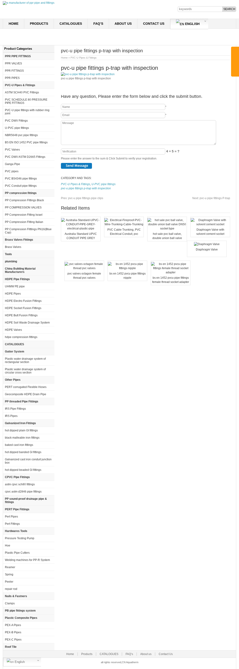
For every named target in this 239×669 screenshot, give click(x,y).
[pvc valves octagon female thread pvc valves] (84, 268)
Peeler (9, 581)
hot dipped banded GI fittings (23, 452)
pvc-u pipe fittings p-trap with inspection (86, 188)
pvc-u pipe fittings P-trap (211, 198)
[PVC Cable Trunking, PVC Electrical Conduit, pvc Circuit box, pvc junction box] (124, 224)
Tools (8, 254)
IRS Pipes (11, 416)
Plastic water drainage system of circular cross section (25, 371)
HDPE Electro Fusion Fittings (23, 301)
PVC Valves (12, 149)
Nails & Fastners (16, 596)
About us (123, 23)
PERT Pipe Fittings (17, 509)
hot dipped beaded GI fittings (23, 470)
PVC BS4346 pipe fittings (21, 178)
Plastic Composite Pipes (21, 618)
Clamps (10, 603)
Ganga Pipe (12, 164)
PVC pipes (11, 171)
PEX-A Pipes (13, 625)
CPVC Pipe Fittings (17, 477)
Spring (9, 574)
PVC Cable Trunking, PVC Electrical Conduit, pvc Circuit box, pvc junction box (124, 234)
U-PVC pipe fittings (103, 184)
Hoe (7, 545)
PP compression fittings (21, 193)
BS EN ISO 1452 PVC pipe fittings (26, 142)
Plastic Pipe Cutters (17, 552)
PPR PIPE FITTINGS (18, 56)
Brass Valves (13, 247)
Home (13, 23)
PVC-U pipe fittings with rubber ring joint (27, 112)
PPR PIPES (12, 78)
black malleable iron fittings (22, 437)
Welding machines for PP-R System (27, 560)
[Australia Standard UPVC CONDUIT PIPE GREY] (80, 228)
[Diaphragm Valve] (207, 244)
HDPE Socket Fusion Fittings (23, 308)
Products (39, 23)
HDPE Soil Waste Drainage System (27, 322)
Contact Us (153, 23)
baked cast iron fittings (19, 445)
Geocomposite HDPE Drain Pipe (25, 394)
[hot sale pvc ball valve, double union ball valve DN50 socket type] (167, 228)
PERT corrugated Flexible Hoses (25, 387)
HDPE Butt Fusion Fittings (21, 315)
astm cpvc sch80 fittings (20, 484)
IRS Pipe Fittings (15, 408)
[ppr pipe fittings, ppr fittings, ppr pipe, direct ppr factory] (28, 2)
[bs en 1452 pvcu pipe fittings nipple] (127, 268)
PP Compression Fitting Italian (24, 222)
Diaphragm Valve (207, 249)
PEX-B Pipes (13, 632)
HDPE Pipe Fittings (17, 279)
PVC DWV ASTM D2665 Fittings (25, 156)
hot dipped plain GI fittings (21, 430)
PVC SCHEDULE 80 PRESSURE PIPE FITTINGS (26, 101)
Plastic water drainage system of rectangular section (25, 360)
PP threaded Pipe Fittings (21, 401)
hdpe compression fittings (21, 337)
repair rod (11, 589)
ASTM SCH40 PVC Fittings (22, 92)
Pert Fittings (12, 523)
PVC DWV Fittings (16, 120)
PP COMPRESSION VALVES (23, 207)
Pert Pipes (11, 516)
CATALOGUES (71, 23)
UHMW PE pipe (15, 286)
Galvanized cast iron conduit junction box (28, 461)
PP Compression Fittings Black (24, 200)
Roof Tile (11, 646)
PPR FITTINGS (14, 70)
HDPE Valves (13, 329)
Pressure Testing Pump (19, 538)
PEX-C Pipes (13, 639)
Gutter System (14, 351)
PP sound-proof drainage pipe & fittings (26, 500)
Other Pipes (13, 379)
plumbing (11, 261)
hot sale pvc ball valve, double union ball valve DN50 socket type (167, 238)
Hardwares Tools (16, 531)
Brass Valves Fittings (19, 239)
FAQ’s (98, 23)
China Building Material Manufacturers (20, 270)
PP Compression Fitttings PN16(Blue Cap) (28, 231)
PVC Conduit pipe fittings (21, 185)
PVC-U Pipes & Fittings (83, 57)
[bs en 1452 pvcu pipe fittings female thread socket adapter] (170, 272)
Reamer (10, 567)
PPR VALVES (13, 63)
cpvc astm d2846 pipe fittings (23, 491)
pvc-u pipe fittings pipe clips (82, 198)
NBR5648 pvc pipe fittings (21, 135)
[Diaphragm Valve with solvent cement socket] (210, 224)
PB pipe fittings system (20, 610)
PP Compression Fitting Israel (23, 214)
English (192, 24)
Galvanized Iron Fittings (20, 423)
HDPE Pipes (13, 293)
